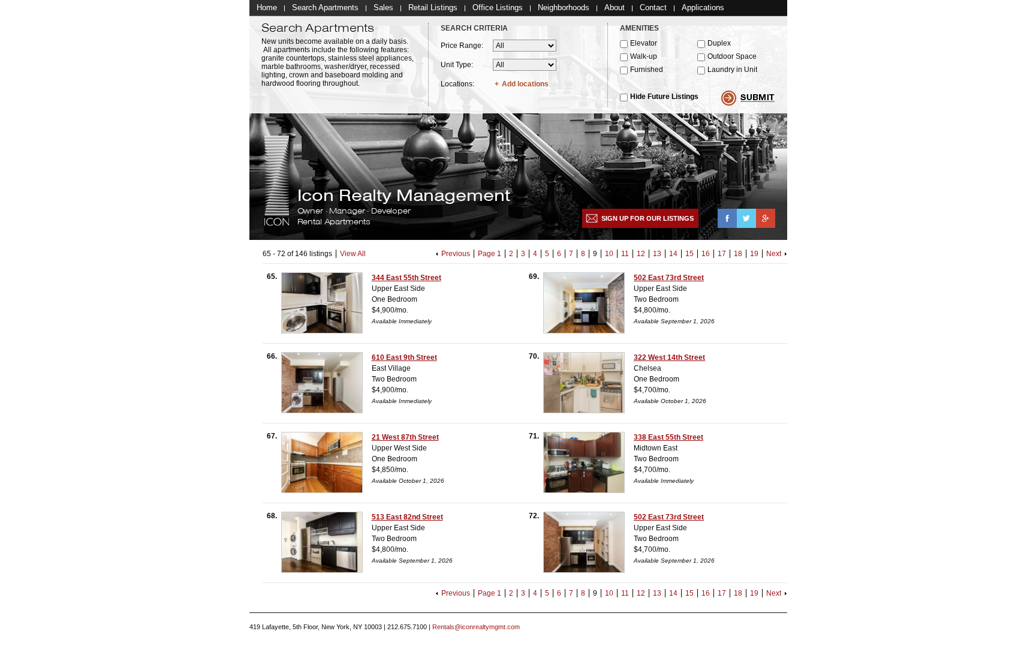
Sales (383, 7)
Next (773, 254)
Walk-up (643, 56)
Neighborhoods (563, 7)
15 (689, 254)
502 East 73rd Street (669, 278)
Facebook (727, 218)
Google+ (765, 218)
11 (625, 254)
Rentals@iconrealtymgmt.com (476, 626)
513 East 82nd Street (407, 517)
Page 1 (489, 254)
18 (738, 254)
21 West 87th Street (405, 437)
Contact (653, 7)
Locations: (457, 84)
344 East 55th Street (406, 278)
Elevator (643, 43)
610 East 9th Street (404, 357)
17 (722, 254)
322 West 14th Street (669, 357)
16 (705, 254)
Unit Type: (457, 65)
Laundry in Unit (732, 69)
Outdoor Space (732, 56)
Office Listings (497, 7)
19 (754, 254)
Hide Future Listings (664, 96)
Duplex (719, 43)
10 (609, 254)
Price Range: (462, 45)
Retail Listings (432, 7)
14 (673, 254)
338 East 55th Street (668, 437)
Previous (455, 254)
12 (641, 254)
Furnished (646, 69)
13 (657, 254)
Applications (703, 7)
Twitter (746, 218)
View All (353, 254)
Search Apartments (325, 7)
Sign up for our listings (647, 218)
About (614, 7)
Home (267, 7)
